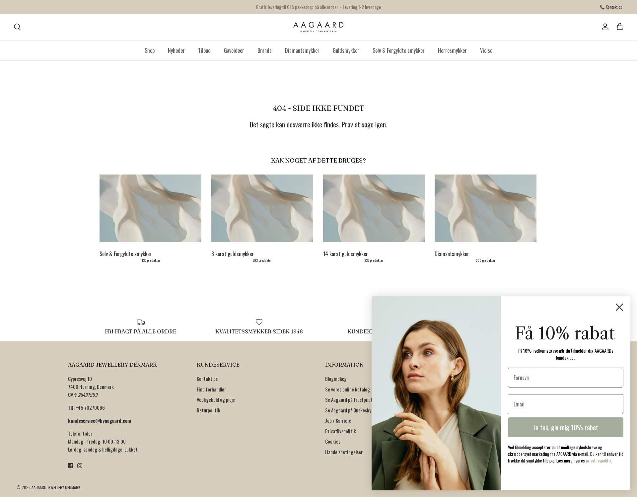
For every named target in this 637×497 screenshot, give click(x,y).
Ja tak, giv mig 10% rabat (565, 427)
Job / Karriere (338, 420)
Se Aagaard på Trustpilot (349, 399)
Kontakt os (207, 378)
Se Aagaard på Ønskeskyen (350, 410)
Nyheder (176, 50)
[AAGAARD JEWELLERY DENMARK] (318, 27)
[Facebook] (70, 465)
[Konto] (604, 27)
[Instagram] (79, 465)
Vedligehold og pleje (216, 399)
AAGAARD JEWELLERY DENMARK (56, 487)
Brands (264, 50)
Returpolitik (208, 410)
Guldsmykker (346, 50)
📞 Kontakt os (611, 7)
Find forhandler (211, 389)
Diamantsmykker (302, 50)
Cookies (332, 441)
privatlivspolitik (598, 460)
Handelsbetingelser (344, 452)
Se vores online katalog (347, 389)
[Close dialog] (619, 307)
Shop (150, 50)
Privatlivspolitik (340, 431)
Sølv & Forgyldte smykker (399, 50)
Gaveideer (234, 50)
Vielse (486, 50)
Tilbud (204, 50)
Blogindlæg (336, 378)
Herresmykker (452, 50)
